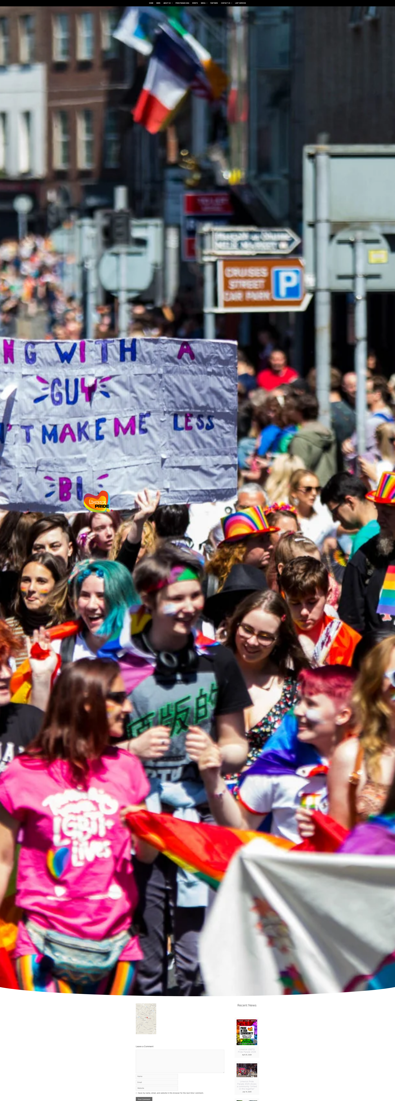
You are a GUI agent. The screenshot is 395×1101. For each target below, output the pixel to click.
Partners (214, 3)
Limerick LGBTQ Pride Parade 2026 (247, 1050)
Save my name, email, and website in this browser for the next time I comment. (171, 1093)
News (158, 3)
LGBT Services (240, 3)
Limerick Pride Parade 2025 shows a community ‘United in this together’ (247, 1085)
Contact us (225, 3)
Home (151, 3)
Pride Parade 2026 (182, 3)
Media (203, 3)
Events (195, 3)
